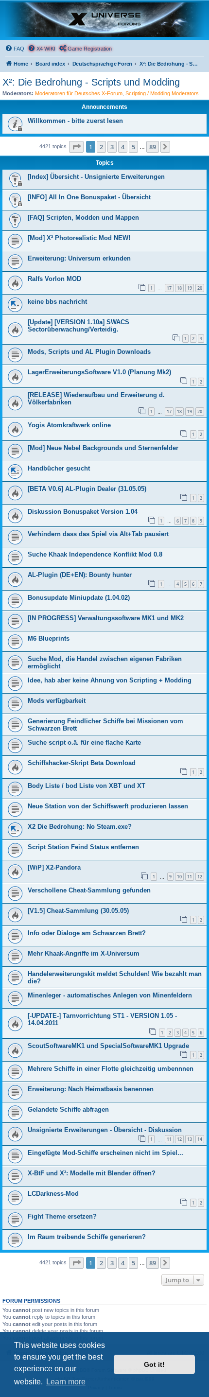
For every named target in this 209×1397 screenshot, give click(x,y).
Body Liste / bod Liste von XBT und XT (86, 785)
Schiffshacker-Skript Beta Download (82, 763)
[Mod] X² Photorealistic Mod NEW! (79, 238)
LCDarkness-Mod (53, 1193)
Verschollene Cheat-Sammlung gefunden (89, 890)
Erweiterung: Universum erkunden (79, 258)
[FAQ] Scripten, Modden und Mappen (83, 217)
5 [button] (133, 146)
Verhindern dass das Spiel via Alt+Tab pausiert (98, 534)
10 (179, 876)
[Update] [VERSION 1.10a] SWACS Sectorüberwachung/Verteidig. (78, 325)
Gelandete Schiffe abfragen (68, 1109)
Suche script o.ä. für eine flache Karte (84, 742)
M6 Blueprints (49, 638)
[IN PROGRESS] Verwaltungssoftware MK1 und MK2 (106, 618)
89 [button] (152, 146)
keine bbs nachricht (57, 301)
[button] (76, 147)
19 (189, 288)
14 (199, 1139)
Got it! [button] (154, 1364)
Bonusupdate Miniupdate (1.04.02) (79, 597)
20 (199, 288)
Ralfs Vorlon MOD (54, 278)
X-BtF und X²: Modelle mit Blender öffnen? (92, 1173)
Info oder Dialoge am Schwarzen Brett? (87, 933)
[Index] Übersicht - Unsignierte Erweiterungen (96, 176)
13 (189, 1139)
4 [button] (122, 146)
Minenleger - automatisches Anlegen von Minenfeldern (110, 995)
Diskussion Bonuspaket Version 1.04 (83, 511)
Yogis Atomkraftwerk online (69, 425)
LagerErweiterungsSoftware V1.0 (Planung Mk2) (99, 372)
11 (189, 876)
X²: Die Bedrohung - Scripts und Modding (91, 82)
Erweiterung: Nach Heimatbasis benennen (91, 1089)
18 (179, 288)
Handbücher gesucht (59, 468)
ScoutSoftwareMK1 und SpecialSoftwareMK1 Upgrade (108, 1045)
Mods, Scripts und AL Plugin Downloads (89, 351)
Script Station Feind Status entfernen (83, 847)
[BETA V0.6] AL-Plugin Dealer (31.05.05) (87, 488)
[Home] (104, 19)
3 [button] (112, 146)
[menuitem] (14, 48)
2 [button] (101, 146)
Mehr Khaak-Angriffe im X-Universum (83, 953)
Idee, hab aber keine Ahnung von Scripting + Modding (110, 680)
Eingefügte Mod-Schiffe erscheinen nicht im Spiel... (105, 1152)
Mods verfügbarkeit (57, 700)
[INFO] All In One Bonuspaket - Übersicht (89, 197)
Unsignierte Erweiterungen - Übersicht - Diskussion (105, 1130)
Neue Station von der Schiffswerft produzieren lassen (108, 806)
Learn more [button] (66, 1382)
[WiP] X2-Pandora (54, 867)
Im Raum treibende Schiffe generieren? (87, 1236)
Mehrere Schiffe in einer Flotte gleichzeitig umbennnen (110, 1068)
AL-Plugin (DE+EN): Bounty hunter (80, 574)
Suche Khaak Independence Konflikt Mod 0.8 (95, 554)
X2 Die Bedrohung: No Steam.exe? (80, 826)
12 (199, 876)
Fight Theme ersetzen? (62, 1216)
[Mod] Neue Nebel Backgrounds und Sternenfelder (103, 448)
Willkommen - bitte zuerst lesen (75, 120)
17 (169, 288)
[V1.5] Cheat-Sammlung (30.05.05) (78, 910)
